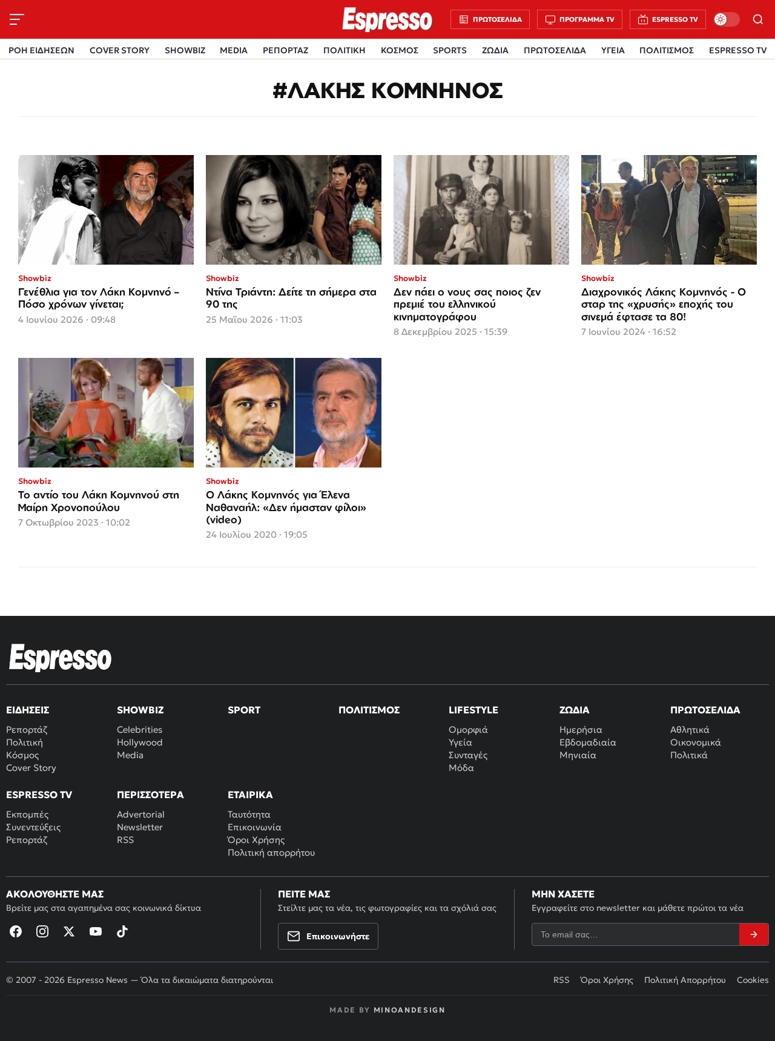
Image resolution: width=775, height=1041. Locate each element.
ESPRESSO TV (738, 50)
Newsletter (140, 827)
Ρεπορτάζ (26, 729)
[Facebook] (15, 931)
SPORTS (450, 50)
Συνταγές (468, 755)
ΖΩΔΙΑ (495, 50)
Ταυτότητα (249, 814)
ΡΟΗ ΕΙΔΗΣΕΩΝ (41, 50)
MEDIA (234, 50)
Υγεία (460, 742)
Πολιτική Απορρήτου (685, 980)
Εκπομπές (27, 814)
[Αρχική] (60, 657)
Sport (244, 710)
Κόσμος (22, 755)
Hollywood (140, 742)
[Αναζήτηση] (758, 19)
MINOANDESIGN (410, 1009)
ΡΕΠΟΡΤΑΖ (285, 50)
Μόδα (461, 767)
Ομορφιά (468, 729)
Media (130, 755)
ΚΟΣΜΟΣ (399, 50)
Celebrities (139, 729)
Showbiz (140, 710)
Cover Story (31, 767)
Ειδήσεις (27, 710)
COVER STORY (120, 50)
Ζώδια (574, 710)
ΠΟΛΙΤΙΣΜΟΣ (666, 50)
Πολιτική (24, 742)
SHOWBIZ (185, 50)
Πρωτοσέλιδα (705, 710)
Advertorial (141, 814)
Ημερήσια (580, 729)
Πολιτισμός (369, 710)
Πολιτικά (689, 755)
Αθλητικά (690, 729)
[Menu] (17, 19)
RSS (125, 839)
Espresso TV (39, 794)
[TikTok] (122, 931)
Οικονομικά (695, 742)
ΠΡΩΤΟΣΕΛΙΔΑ (555, 50)
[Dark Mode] (726, 19)
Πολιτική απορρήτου (271, 852)
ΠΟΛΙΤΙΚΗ (344, 50)
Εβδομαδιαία (587, 742)
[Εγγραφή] (753, 934)
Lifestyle (473, 710)
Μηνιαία (577, 755)
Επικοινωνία (255, 827)
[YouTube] (95, 931)
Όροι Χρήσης (256, 839)
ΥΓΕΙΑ (613, 50)
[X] (69, 931)
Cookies (753, 980)
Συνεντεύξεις (33, 827)
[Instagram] (42, 931)
